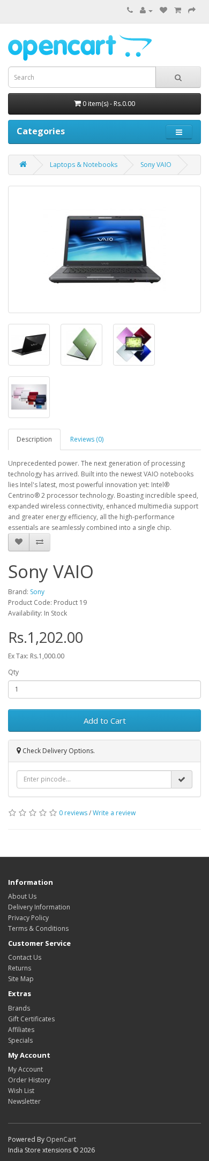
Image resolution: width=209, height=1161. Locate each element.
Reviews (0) (86, 439)
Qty (13, 672)
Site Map (21, 978)
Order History (29, 1079)
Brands (19, 1008)
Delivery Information (39, 907)
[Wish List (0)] (163, 10)
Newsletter (24, 1101)
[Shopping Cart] (177, 10)
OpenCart (61, 1139)
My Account (25, 1069)
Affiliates (21, 1029)
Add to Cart (105, 720)
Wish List (21, 1090)
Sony (37, 591)
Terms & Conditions (38, 928)
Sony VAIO (155, 164)
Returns (19, 968)
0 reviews (73, 812)
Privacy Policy (28, 917)
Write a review (114, 812)
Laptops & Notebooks (83, 164)
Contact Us (24, 957)
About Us (22, 896)
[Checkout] (192, 10)
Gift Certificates (31, 1018)
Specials (20, 1040)
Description (34, 439)
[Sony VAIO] (104, 249)
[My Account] (146, 10)
